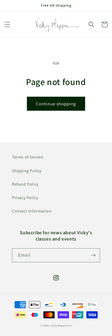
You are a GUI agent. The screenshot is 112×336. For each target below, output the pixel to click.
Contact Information (32, 211)
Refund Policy (25, 184)
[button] (7, 24)
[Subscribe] (93, 255)
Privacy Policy (25, 197)
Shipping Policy (27, 170)
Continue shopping (56, 104)
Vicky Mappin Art (60, 325)
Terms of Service (27, 157)
